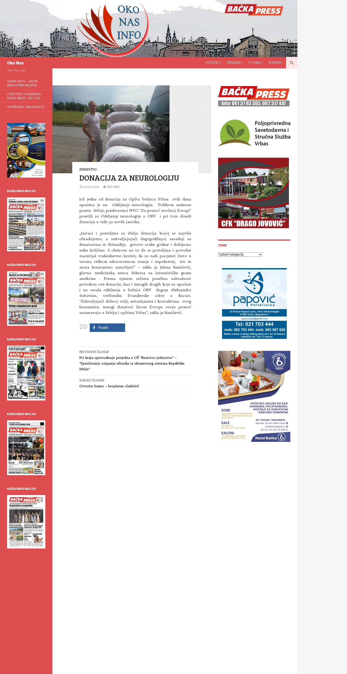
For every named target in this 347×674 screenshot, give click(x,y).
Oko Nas (15, 62)
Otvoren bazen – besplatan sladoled (109, 383)
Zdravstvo (88, 169)
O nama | (255, 62)
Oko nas (113, 186)
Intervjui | (234, 62)
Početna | (213, 62)
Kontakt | (276, 62)
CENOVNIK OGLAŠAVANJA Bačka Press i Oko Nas (24, 96)
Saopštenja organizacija (25, 107)
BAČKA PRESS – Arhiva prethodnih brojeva (22, 83)
